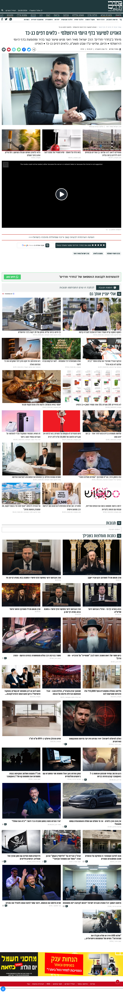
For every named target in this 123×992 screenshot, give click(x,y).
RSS (48, 984)
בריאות (56, 15)
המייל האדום (11, 10)
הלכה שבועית (66, 19)
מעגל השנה (90, 19)
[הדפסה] (14, 49)
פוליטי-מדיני (92, 15)
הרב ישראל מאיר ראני (81, 253)
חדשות (118, 15)
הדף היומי (101, 19)
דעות (48, 15)
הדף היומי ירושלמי (113, 253)
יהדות (57, 19)
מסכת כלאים (98, 253)
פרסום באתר (82, 984)
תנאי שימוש (57, 984)
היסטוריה (49, 19)
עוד (28, 984)
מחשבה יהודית (37, 19)
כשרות (26, 19)
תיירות (33, 15)
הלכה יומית (78, 19)
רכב (41, 15)
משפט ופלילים (78, 15)
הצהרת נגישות (38, 984)
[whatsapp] (19, 49)
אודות (92, 984)
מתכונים (10, 15)
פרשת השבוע (111, 19)
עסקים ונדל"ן (22, 15)
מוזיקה (66, 15)
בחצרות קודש (106, 15)
